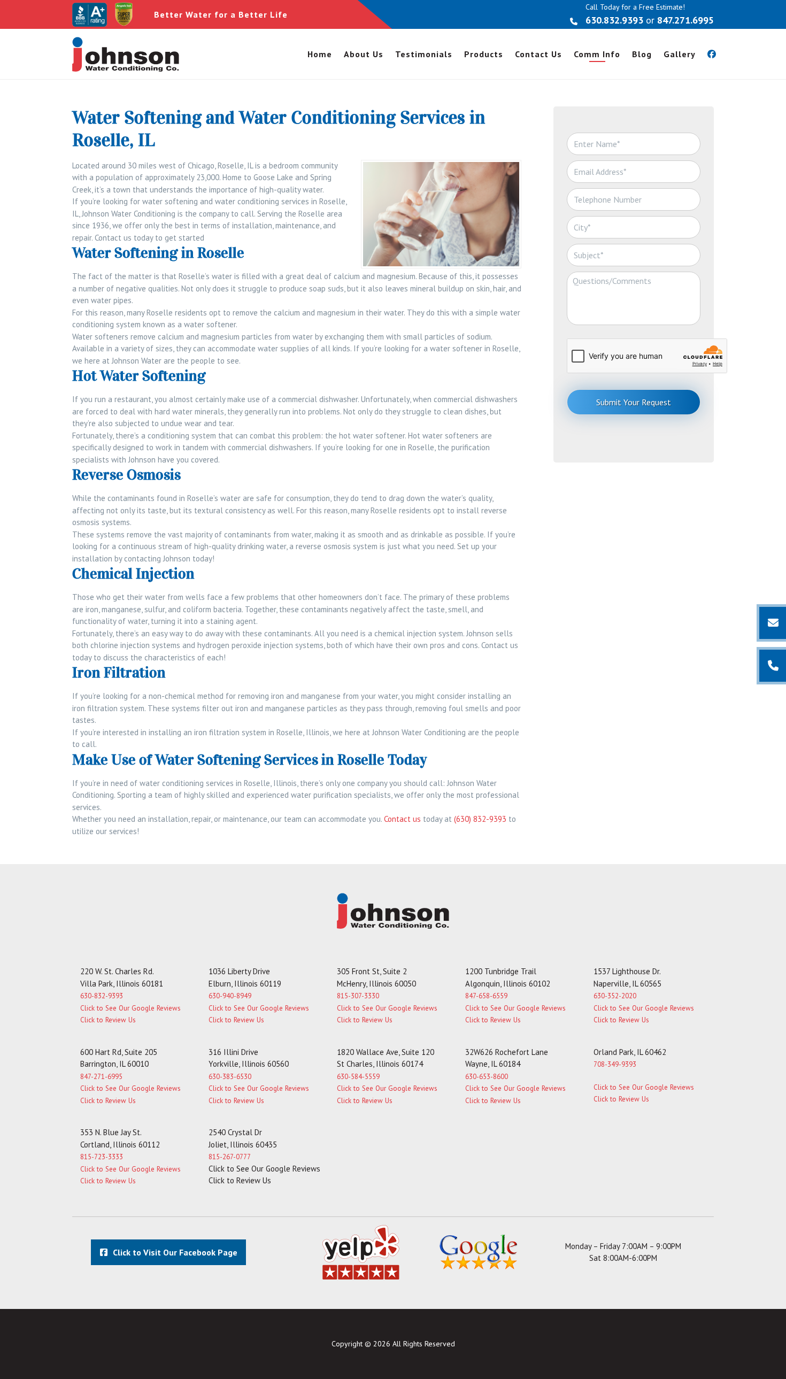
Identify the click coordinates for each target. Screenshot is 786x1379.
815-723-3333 (101, 1156)
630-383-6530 (230, 1076)
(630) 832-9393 (480, 819)
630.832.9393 (614, 20)
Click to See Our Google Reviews (130, 1008)
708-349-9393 (615, 1064)
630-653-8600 (486, 1076)
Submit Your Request (633, 402)
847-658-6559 (486, 995)
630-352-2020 (615, 995)
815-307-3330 (358, 995)
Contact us (402, 819)
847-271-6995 (101, 1076)
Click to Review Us (108, 1019)
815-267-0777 (230, 1156)
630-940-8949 (230, 995)
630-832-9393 (101, 995)
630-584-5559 (358, 1076)
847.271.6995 (685, 20)
